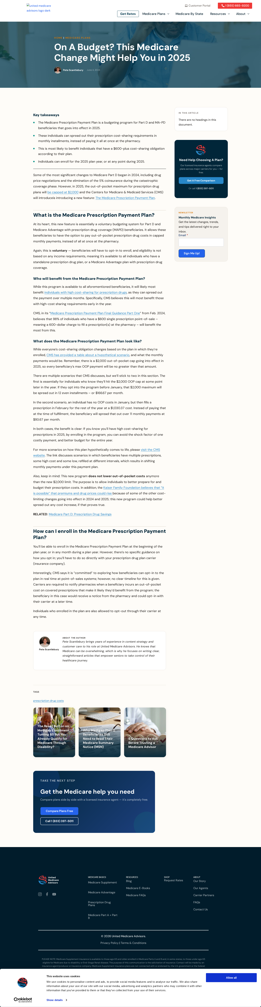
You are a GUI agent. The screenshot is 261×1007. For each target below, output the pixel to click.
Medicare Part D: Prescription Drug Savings (80, 514)
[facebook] (47, 894)
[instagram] (40, 894)
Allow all (231, 977)
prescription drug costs (48, 701)
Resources (218, 14)
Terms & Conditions (133, 943)
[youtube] (54, 894)
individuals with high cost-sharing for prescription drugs (85, 292)
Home (58, 37)
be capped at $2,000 (62, 192)
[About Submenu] (248, 14)
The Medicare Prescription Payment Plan (125, 198)
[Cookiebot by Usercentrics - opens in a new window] (23, 1000)
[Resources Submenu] (229, 14)
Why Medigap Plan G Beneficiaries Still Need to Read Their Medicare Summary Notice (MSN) (99, 738)
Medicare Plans (153, 14)
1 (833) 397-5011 (205, 188)
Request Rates (173, 880)
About (240, 14)
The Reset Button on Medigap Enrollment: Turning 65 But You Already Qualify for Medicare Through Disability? (53, 736)
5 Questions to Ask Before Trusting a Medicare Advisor (143, 743)
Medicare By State (189, 14)
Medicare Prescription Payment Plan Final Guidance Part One (95, 313)
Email (183, 235)
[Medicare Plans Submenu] (168, 14)
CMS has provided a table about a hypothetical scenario (88, 355)
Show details (55, 1000)
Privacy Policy (109, 943)
